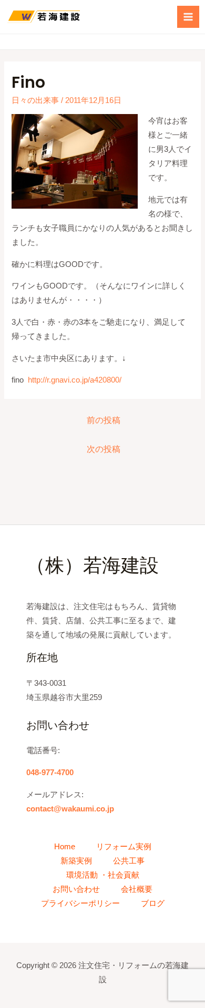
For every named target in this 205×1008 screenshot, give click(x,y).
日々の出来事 (35, 100)
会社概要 (136, 889)
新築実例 (76, 861)
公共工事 (129, 861)
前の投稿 (103, 420)
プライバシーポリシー (80, 903)
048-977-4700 (50, 772)
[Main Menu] (188, 17)
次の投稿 (103, 449)
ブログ (153, 903)
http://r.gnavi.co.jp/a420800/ (74, 380)
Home (64, 846)
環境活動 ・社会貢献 (102, 875)
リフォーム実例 (123, 846)
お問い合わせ (76, 889)
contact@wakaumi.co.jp (70, 809)
